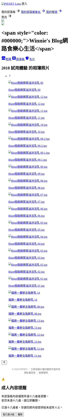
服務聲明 (43, 372)
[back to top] (4, 362)
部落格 (20, 59)
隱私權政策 (29, 372)
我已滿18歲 (8, 414)
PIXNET (23, 369)
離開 (20, 414)
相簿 (9, 59)
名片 (32, 59)
